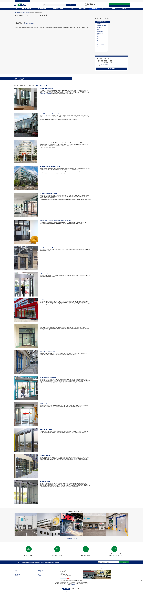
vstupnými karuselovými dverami (45, 93)
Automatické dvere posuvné (29, 23)
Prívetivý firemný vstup (45, 299)
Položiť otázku (111, 68)
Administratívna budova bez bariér (47, 247)
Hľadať (71, 4)
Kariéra (39, 576)
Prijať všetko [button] (66, 588)
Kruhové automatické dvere (46, 273)
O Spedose (39, 575)
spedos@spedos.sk (105, 64)
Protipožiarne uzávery (58, 8)
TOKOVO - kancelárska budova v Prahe (48, 193)
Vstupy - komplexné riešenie (46, 325)
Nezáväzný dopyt (119, 3)
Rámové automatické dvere (46, 429)
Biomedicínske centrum (45, 481)
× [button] (141, 580)
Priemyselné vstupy (42, 8)
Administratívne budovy (25, 12)
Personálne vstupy (26, 8)
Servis (71, 8)
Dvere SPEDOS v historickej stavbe (47, 351)
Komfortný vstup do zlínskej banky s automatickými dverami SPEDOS (55, 220)
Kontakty (124, 8)
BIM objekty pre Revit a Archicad (23, 1)
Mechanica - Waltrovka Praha (46, 88)
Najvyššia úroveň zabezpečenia (46, 141)
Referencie (94, 8)
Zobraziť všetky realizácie (71, 538)
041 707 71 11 (91, 5)
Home (16, 8)
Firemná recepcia (43, 403)
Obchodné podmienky (18, 576)
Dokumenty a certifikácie (18, 577)
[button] (71, 586)
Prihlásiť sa (124, 562)
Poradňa (104, 8)
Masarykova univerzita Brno (46, 455)
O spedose (114, 8)
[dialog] (71, 586)
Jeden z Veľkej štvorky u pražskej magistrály (49, 113)
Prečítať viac (73, 584)
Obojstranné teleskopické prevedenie (48, 377)
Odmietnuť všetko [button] (75, 588)
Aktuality (16, 573)
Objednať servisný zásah (119, 6)
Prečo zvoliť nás (82, 8)
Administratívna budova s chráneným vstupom (50, 166)
